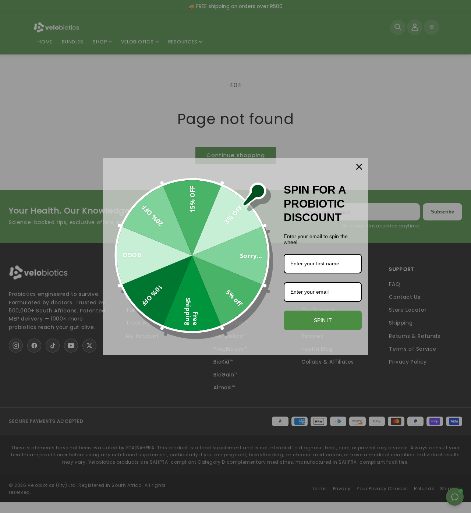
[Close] (359, 167)
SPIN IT (323, 320)
